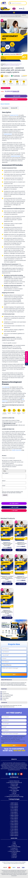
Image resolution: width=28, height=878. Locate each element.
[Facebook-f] (6, 774)
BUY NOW (14, 99)
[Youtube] (21, 774)
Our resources (5, 387)
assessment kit (8, 134)
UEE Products (18, 64)
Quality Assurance (16, 450)
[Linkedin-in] (15, 774)
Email (4, 485)
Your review (5, 473)
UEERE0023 (17, 65)
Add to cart (16, 96)
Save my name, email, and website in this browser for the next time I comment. (12, 492)
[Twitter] (9, 774)
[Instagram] (18, 774)
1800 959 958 (19, 750)
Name (4, 480)
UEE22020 (13, 65)
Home (2, 15)
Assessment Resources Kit (9, 15)
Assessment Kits (14, 115)
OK (10, 65)
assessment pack (15, 156)
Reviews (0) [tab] (14, 108)
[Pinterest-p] (12, 774)
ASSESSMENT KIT (6, 65)
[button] (14, 12)
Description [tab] (5, 108)
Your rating (5, 468)
